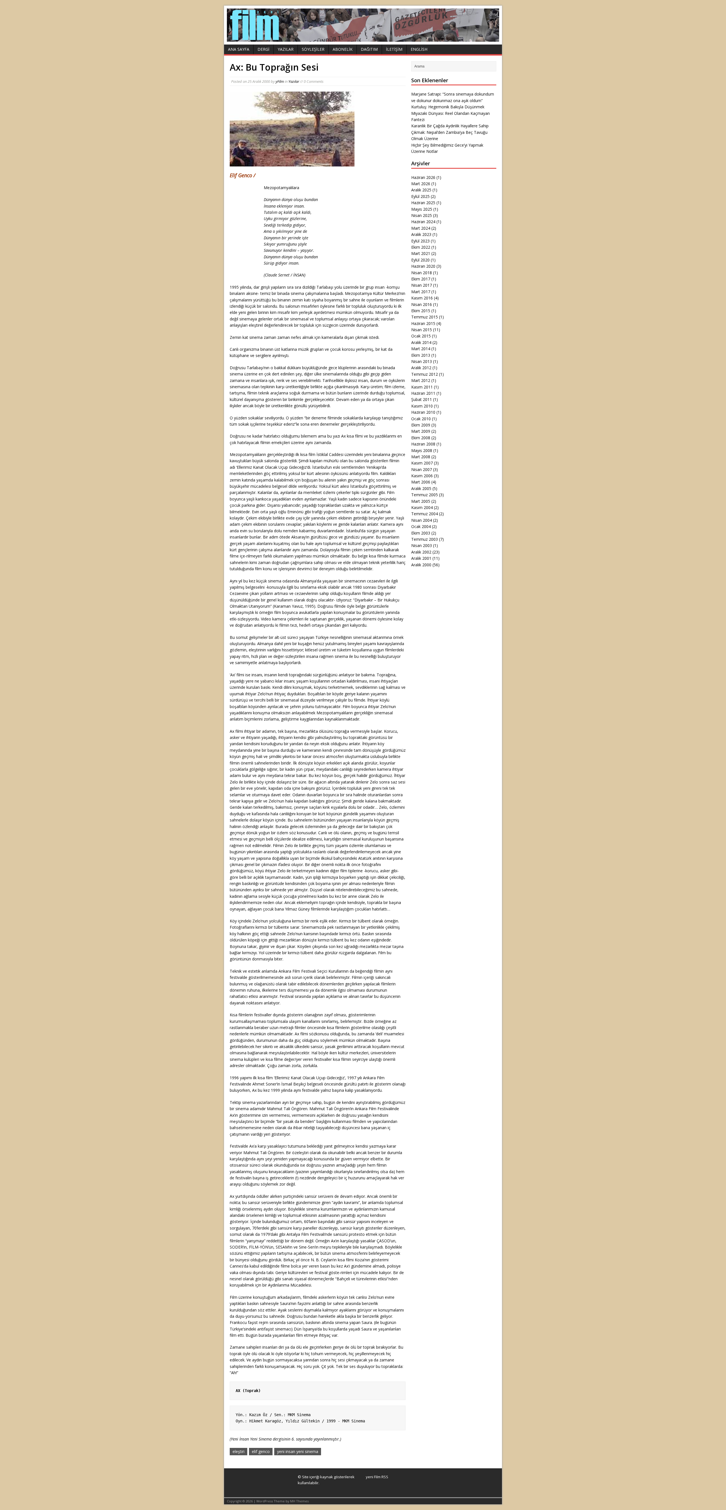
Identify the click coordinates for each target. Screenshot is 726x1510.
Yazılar (286, 49)
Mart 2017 (420, 291)
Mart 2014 (420, 348)
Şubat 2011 (421, 399)
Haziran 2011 (423, 393)
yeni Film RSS (377, 1476)
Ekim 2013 (420, 355)
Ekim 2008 (420, 437)
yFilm (280, 81)
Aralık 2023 (421, 234)
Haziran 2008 (423, 444)
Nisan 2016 (421, 304)
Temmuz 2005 (424, 494)
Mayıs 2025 (421, 209)
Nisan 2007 (421, 469)
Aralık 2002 (421, 552)
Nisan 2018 (421, 272)
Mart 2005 (420, 501)
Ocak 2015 (421, 336)
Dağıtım (369, 49)
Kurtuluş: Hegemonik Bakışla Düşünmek (447, 106)
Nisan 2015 (421, 329)
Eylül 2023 (420, 241)
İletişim (394, 49)
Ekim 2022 (420, 247)
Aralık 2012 (421, 367)
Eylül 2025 (420, 196)
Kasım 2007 (422, 463)
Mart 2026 (420, 183)
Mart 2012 (420, 380)
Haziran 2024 (423, 221)
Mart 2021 (420, 253)
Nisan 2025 (421, 215)
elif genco (261, 1451)
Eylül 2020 (420, 260)
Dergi (263, 49)
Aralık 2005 (421, 488)
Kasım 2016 (422, 298)
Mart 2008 (420, 456)
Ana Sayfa (238, 49)
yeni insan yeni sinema (297, 1451)
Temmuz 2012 (424, 374)
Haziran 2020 (423, 266)
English (419, 49)
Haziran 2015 (423, 323)
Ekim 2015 (420, 310)
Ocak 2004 (421, 526)
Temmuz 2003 (424, 539)
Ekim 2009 (420, 425)
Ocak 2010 (421, 418)
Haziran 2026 (423, 177)
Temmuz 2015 (424, 317)
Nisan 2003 (421, 545)
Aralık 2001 (421, 558)
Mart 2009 (420, 431)
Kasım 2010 (422, 406)
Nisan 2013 (421, 361)
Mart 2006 (420, 482)
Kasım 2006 (422, 475)
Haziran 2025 (423, 202)
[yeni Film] (363, 38)
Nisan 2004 (421, 520)
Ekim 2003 (420, 533)
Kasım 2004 (422, 507)
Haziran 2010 (423, 412)
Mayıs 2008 (421, 450)
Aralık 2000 (421, 564)
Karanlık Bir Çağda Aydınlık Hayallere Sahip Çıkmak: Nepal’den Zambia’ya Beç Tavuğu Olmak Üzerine (450, 132)
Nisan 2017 (421, 285)
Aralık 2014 (421, 342)
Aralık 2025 (421, 190)
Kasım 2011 (422, 387)
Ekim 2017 (420, 279)
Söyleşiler (313, 49)
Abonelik (343, 49)
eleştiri (238, 1451)
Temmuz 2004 (424, 513)
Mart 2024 (420, 228)
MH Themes (299, 1501)
